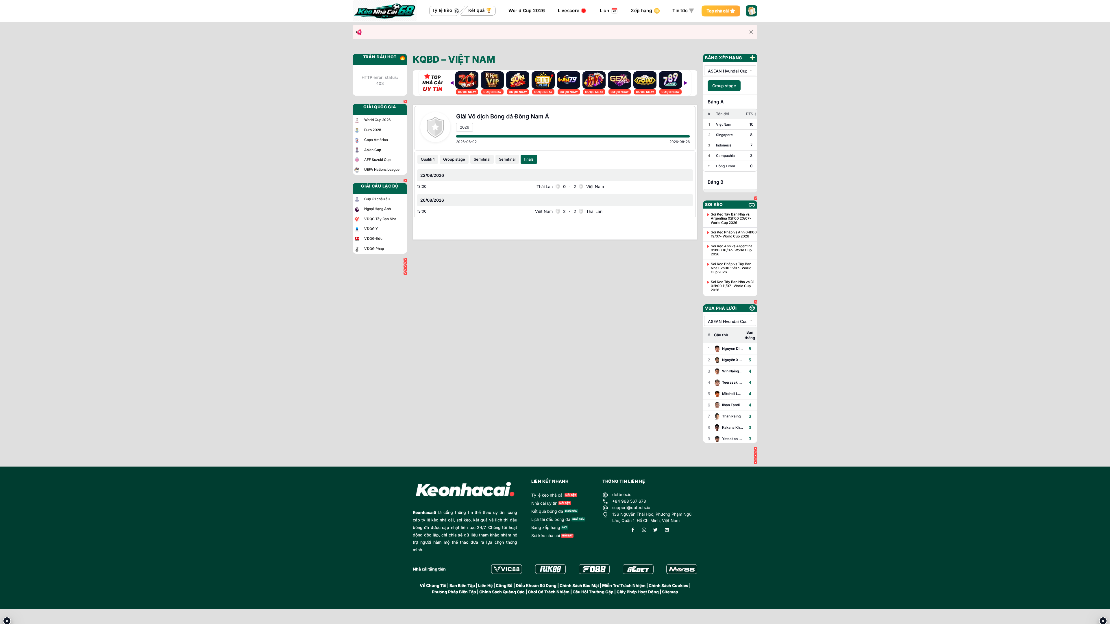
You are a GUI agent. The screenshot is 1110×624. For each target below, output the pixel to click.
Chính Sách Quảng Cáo (502, 591)
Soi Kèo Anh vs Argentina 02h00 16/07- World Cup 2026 (731, 250)
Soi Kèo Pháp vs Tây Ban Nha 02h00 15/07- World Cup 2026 (731, 268)
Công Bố (504, 585)
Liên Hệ (485, 585)
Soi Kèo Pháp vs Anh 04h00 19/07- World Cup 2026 (734, 234)
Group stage (454, 159)
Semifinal (482, 159)
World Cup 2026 (526, 10)
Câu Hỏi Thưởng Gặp (593, 591)
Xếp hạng (641, 10)
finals (529, 159)
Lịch (604, 10)
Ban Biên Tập (462, 585)
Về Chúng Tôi (433, 585)
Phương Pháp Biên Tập (454, 591)
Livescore (569, 10)
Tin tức (680, 10)
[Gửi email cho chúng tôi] (667, 530)
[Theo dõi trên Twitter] (655, 530)
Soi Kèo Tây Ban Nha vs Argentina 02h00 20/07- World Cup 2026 (731, 218)
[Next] (685, 83)
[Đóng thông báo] (751, 32)
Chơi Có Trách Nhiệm (548, 591)
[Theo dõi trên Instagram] (644, 530)
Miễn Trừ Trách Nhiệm (623, 585)
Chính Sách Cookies (668, 585)
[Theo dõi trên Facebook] (633, 530)
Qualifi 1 (427, 159)
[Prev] (451, 83)
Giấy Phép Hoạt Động (638, 591)
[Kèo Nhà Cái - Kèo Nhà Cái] (385, 11)
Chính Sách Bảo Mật (579, 585)
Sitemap (670, 591)
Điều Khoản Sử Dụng (536, 585)
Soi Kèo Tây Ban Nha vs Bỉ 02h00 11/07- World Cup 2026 (732, 286)
